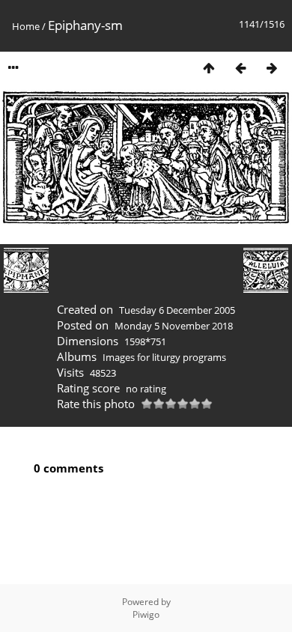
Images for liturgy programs (164, 357)
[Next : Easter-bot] (272, 67)
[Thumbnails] (209, 67)
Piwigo (146, 614)
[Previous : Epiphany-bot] (240, 67)
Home (26, 26)
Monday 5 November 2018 (174, 325)
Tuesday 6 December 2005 (177, 310)
